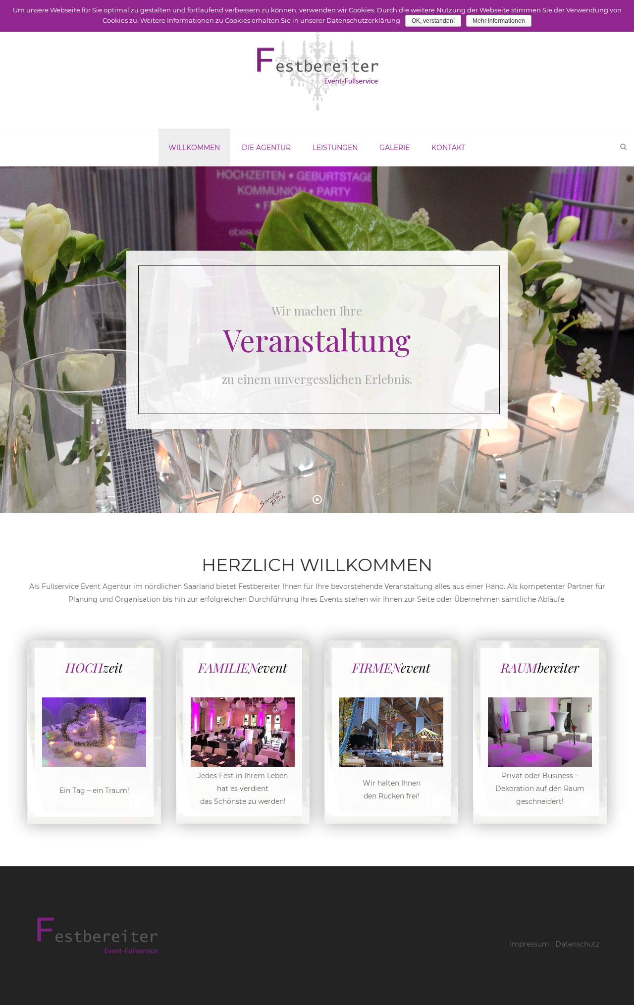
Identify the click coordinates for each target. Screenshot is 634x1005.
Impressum (529, 944)
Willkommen (194, 147)
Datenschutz (577, 944)
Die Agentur (266, 147)
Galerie (394, 147)
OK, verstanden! (433, 20)
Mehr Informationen (499, 20)
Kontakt (448, 147)
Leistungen (335, 147)
